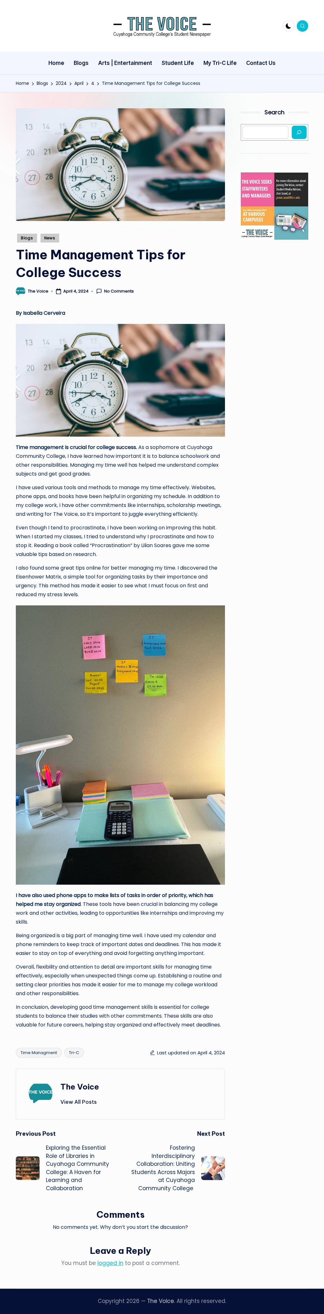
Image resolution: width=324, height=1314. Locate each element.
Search (274, 112)
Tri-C (74, 1053)
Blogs (27, 238)
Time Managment (39, 1053)
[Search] (299, 132)
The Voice (79, 1086)
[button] (78, 1102)
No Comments (119, 291)
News (49, 238)
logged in (110, 1263)
